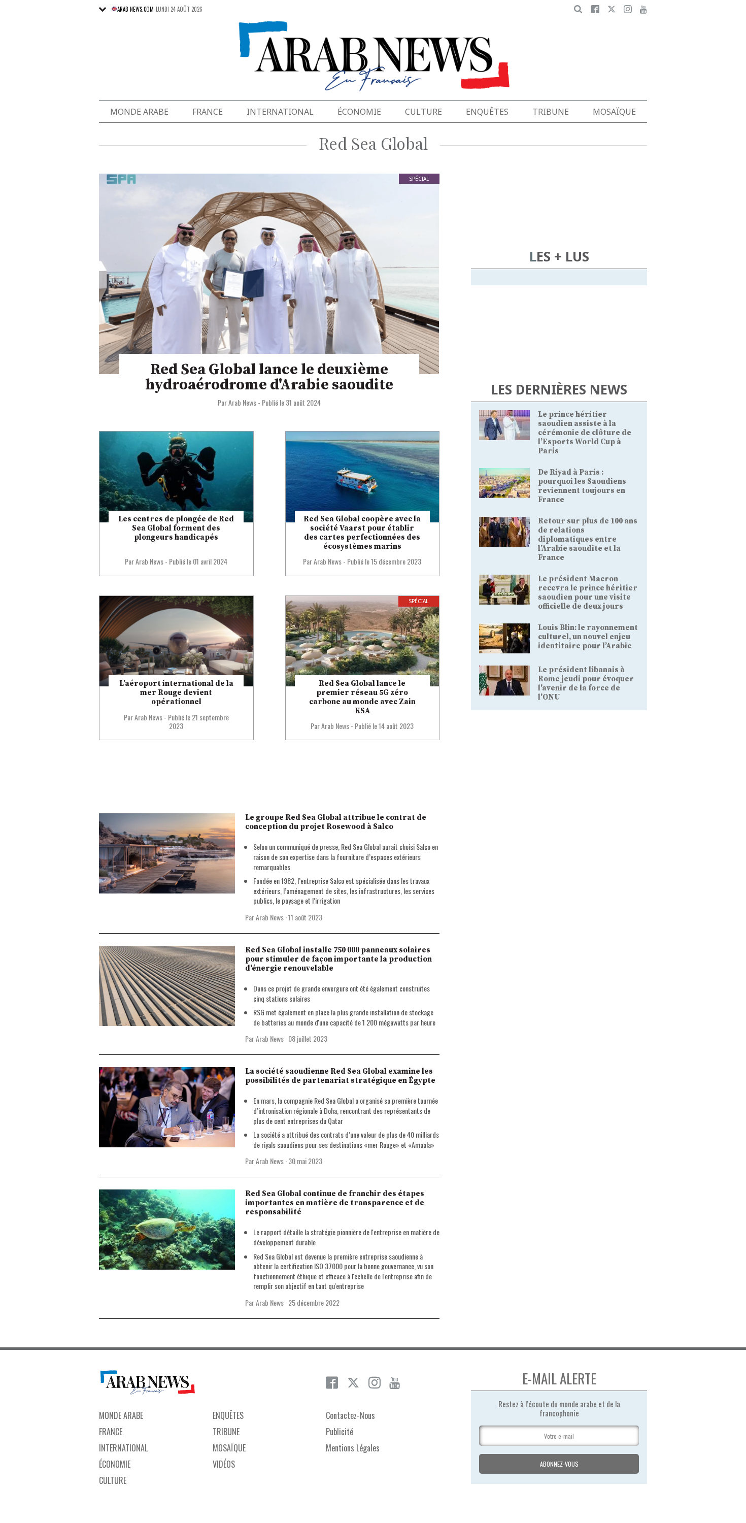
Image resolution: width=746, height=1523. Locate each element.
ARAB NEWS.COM (135, 9)
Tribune (550, 111)
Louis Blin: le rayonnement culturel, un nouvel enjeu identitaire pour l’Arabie (588, 637)
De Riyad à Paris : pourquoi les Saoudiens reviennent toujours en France (582, 486)
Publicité (339, 1432)
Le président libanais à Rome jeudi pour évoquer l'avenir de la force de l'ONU (586, 683)
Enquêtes (487, 111)
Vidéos (224, 1464)
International (280, 111)
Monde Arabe (139, 111)
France (207, 111)
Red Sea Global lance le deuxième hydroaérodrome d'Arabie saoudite (269, 377)
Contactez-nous (350, 1415)
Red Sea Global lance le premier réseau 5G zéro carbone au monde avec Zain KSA (362, 697)
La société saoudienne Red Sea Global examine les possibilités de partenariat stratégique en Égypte (340, 1076)
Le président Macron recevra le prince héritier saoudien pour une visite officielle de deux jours (587, 592)
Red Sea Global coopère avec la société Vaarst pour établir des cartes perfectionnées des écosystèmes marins (362, 532)
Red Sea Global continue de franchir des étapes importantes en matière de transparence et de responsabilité (334, 1203)
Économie (359, 111)
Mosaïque (614, 111)
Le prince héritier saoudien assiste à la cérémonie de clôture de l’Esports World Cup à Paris (584, 433)
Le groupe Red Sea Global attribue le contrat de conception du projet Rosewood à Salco (335, 822)
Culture (423, 111)
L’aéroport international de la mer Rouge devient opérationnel (176, 693)
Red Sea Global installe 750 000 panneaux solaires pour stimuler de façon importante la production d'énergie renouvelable (338, 959)
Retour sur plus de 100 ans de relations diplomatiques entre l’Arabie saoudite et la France (587, 539)
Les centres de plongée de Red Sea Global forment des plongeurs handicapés (176, 528)
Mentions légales (353, 1448)
